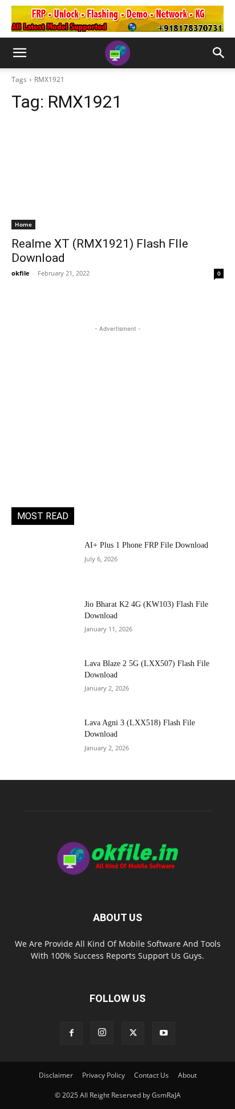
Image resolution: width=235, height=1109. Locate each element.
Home (23, 224)
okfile (20, 273)
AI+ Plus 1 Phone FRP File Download (146, 545)
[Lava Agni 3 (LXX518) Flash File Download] (43, 739)
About (187, 1075)
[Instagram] (102, 1032)
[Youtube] (163, 1033)
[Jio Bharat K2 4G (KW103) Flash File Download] (43, 621)
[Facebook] (71, 1033)
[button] (19, 53)
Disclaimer (56, 1075)
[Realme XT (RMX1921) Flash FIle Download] (117, 176)
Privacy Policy (103, 1075)
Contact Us (151, 1075)
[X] (132, 1033)
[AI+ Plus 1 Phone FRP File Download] (43, 562)
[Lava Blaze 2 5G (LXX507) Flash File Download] (43, 680)
